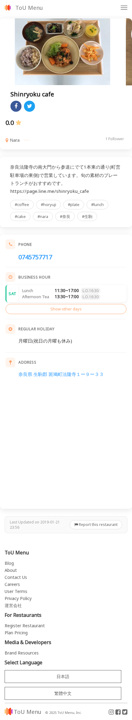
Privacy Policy (18, 598)
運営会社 (13, 605)
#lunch (97, 204)
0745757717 (35, 257)
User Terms (16, 591)
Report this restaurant (98, 524)
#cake (20, 216)
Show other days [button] (66, 309)
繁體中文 (63, 693)
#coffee (22, 204)
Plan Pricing (16, 633)
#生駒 (87, 216)
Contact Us (16, 577)
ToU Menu (29, 7)
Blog (9, 563)
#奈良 (65, 216)
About (11, 570)
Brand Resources (22, 653)
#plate (74, 204)
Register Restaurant (25, 625)
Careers (12, 584)
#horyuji (48, 204)
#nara (42, 216)
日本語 (62, 676)
